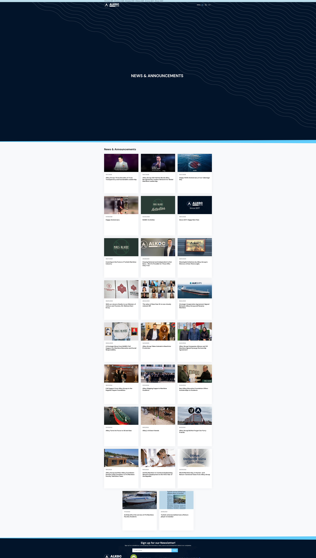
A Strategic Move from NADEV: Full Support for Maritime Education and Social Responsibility (121, 348)
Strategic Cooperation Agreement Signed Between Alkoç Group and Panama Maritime (194, 306)
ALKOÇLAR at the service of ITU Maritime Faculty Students (139, 516)
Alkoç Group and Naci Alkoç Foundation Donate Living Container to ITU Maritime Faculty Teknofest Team (120, 474)
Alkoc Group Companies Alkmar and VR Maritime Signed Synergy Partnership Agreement (193, 348)
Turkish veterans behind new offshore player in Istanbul (174, 516)
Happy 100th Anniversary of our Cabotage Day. (194, 179)
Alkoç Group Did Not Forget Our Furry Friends (192, 431)
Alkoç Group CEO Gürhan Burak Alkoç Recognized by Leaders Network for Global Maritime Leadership (158, 179)
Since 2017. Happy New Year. (189, 220)
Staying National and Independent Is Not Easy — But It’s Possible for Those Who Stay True (157, 264)
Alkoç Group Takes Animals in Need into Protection (157, 347)
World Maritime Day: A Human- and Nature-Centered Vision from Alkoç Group (194, 474)
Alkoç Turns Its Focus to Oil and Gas (119, 431)
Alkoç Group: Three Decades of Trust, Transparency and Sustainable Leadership (121, 179)
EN (209, 5)
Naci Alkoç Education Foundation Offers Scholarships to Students (193, 389)
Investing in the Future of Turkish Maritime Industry (121, 263)
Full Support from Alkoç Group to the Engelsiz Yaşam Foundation (119, 389)
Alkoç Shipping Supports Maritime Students (155, 389)
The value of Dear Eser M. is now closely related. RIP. (157, 305)
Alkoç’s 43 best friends (151, 431)
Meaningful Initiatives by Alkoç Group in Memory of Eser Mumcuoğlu (193, 263)
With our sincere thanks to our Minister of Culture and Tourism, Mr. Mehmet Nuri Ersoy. (121, 306)
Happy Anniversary (113, 220)
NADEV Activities (149, 220)
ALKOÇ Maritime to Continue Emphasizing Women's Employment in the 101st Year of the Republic (157, 474)
